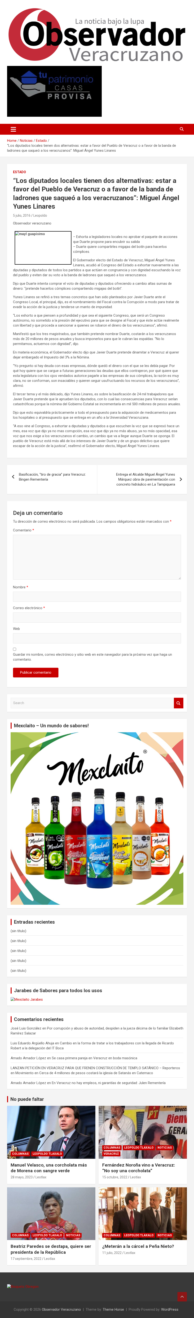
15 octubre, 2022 (114, 1177)
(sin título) (18, 931)
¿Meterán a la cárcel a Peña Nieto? (138, 1246)
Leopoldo (40, 215)
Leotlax (40, 1177)
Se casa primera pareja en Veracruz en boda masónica (94, 1058)
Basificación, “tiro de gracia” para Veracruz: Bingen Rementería (52, 477)
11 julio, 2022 (112, 1253)
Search (178, 703)
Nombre (20, 587)
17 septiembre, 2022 (26, 1259)
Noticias (165, 1147)
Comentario (23, 530)
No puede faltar (27, 1099)
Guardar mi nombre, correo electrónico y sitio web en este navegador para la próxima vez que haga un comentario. (92, 657)
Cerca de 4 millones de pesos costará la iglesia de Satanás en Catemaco (96, 1073)
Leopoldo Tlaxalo (47, 1153)
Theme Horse (113, 1309)
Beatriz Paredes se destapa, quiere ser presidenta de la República (51, 1249)
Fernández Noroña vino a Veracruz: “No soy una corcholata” (138, 1168)
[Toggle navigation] (13, 129)
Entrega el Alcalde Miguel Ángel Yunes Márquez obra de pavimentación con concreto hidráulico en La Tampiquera (145, 479)
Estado (19, 172)
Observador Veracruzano (61, 1309)
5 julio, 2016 (22, 215)
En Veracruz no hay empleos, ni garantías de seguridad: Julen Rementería (109, 1083)
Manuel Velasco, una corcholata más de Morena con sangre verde (49, 1168)
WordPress (169, 1309)
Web (16, 629)
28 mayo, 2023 (22, 1177)
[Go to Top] (182, 1296)
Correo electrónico (29, 608)
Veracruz (111, 1153)
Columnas (20, 1153)
